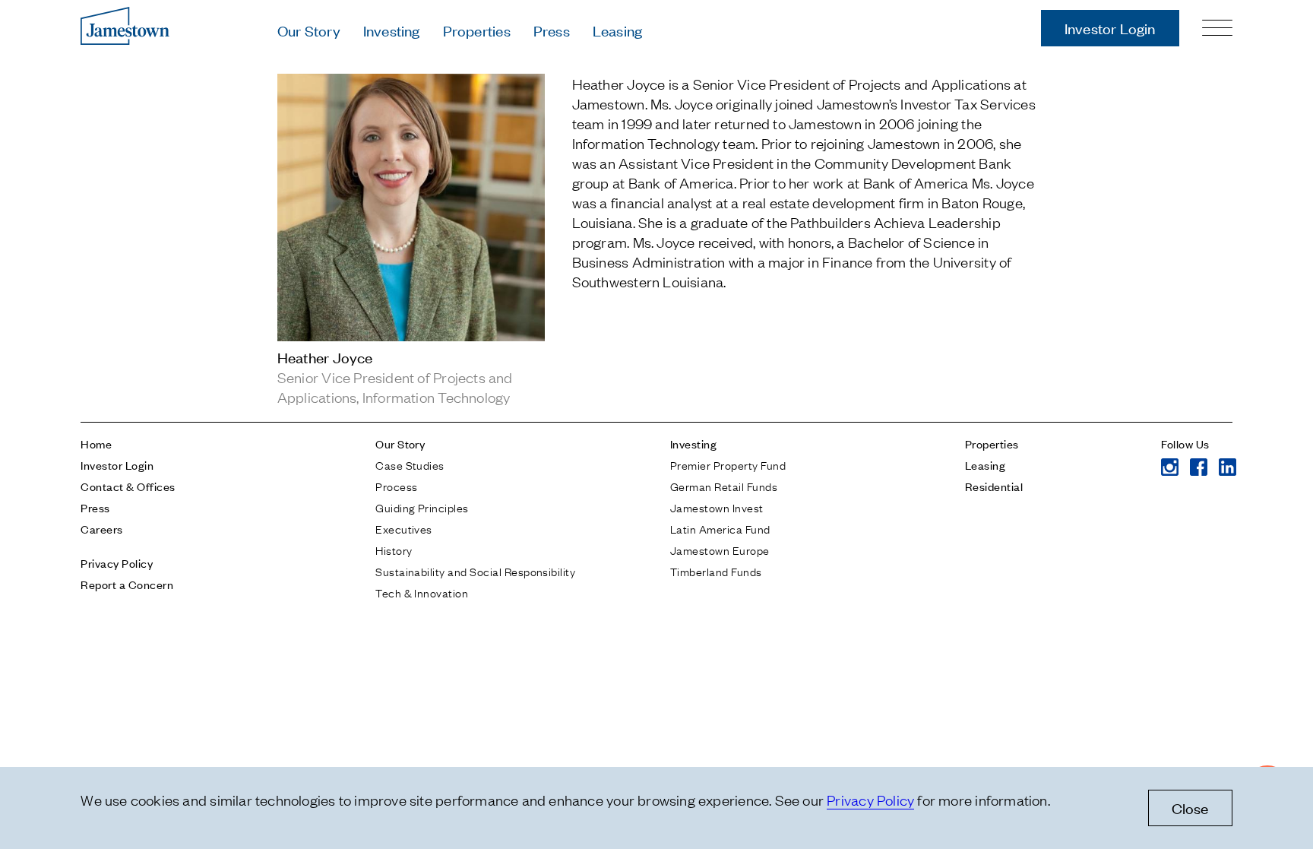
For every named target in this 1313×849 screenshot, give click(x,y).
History (393, 549)
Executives (403, 528)
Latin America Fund (720, 528)
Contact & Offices (128, 486)
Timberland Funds (716, 570)
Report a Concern (127, 584)
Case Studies (410, 464)
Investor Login (1110, 27)
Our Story (308, 30)
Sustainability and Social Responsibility (475, 570)
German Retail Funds (723, 485)
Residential (994, 486)
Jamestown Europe (720, 549)
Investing (391, 30)
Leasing (617, 30)
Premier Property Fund (728, 464)
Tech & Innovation (421, 592)
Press (551, 30)
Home (96, 443)
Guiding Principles (422, 507)
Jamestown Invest (717, 507)
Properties (477, 30)
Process (396, 485)
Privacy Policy (117, 563)
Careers (101, 529)
